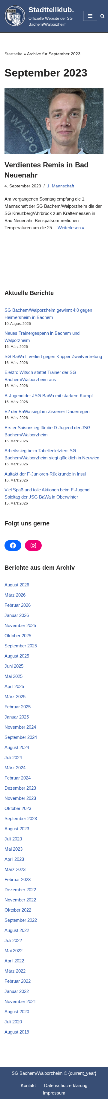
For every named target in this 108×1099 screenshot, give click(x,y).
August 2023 (16, 828)
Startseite (13, 53)
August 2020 (16, 1011)
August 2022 (16, 930)
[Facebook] (12, 545)
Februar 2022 (17, 981)
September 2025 (20, 645)
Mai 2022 (13, 950)
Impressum (54, 1092)
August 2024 (16, 747)
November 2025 (20, 625)
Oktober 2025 (17, 635)
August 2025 (16, 655)
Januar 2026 (16, 615)
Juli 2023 (13, 838)
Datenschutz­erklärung (65, 1085)
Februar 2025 (17, 706)
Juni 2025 (13, 666)
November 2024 (20, 727)
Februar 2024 (17, 777)
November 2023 (20, 798)
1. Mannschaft (60, 186)
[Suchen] (102, 16)
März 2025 (15, 696)
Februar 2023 (17, 879)
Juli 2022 (13, 940)
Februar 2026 (17, 605)
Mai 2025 (13, 676)
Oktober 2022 (17, 909)
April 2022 (14, 960)
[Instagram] (33, 545)
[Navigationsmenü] (90, 16)
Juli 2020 (13, 1021)
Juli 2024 (13, 757)
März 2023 (15, 869)
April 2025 (14, 686)
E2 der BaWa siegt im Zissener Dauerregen (46, 411)
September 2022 (20, 920)
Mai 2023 (13, 849)
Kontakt (28, 1085)
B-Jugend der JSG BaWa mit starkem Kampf (48, 395)
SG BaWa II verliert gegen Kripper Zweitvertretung (53, 356)
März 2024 (15, 767)
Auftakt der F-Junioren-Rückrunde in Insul (45, 473)
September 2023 (20, 818)
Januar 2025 (16, 716)
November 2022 (20, 899)
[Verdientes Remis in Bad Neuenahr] (54, 121)
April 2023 (14, 859)
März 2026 (15, 594)
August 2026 (16, 584)
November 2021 (20, 1001)
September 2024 (20, 737)
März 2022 (15, 970)
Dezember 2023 (20, 788)
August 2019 (16, 1031)
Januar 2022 (16, 991)
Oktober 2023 (17, 808)
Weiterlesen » (71, 227)
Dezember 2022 (20, 889)
